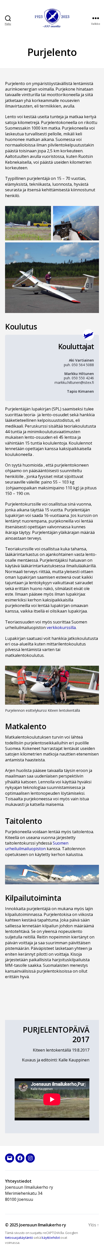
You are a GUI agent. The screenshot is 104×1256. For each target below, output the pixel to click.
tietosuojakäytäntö (19, 1237)
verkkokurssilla (61, 627)
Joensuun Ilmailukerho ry (42, 1225)
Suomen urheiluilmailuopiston (36, 845)
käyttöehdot (51, 1237)
